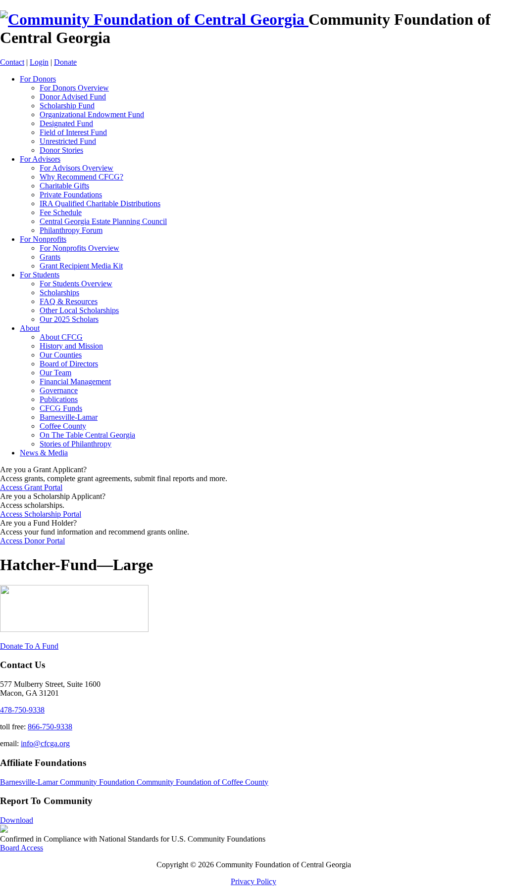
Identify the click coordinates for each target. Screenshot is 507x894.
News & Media (44, 452)
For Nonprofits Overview (79, 248)
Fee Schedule (61, 212)
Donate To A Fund (29, 646)
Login (39, 62)
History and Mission (71, 346)
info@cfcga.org (45, 743)
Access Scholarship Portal (40, 514)
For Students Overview (76, 283)
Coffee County (63, 426)
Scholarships (59, 292)
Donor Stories (61, 150)
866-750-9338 (50, 726)
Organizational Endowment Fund (92, 114)
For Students (39, 274)
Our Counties (61, 355)
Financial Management (75, 381)
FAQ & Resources (69, 301)
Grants (50, 257)
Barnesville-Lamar (69, 417)
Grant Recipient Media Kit (81, 266)
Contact (12, 62)
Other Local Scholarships (79, 310)
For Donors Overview (74, 88)
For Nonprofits (43, 239)
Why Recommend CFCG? (81, 177)
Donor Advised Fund (73, 96)
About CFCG (61, 337)
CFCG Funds (61, 408)
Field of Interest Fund (73, 132)
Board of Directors (69, 363)
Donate (65, 62)
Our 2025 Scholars (69, 319)
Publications (59, 399)
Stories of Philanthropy (75, 444)
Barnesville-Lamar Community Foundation (68, 782)
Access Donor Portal (32, 540)
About (30, 328)
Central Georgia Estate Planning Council (103, 221)
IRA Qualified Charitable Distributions (100, 203)
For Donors (38, 79)
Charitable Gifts (64, 185)
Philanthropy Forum (71, 230)
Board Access (21, 848)
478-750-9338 (22, 710)
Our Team (55, 372)
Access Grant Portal (31, 487)
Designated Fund (66, 123)
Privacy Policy (253, 881)
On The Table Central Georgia (87, 435)
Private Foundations (71, 194)
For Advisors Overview (76, 168)
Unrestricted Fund (68, 141)
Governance (59, 390)
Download (16, 820)
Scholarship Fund (67, 105)
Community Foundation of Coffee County (202, 782)
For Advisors (40, 159)
